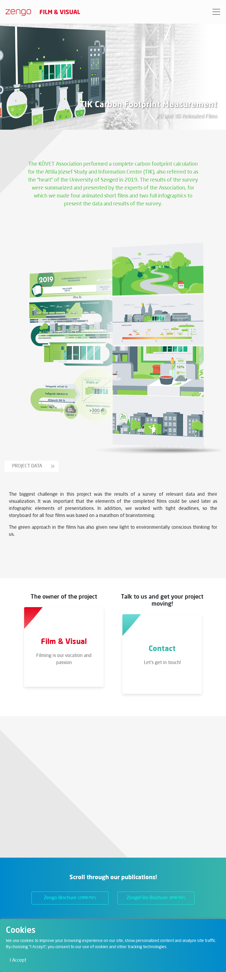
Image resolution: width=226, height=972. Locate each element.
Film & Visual (59, 12)
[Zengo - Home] (16, 12)
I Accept (18, 960)
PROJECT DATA (27, 466)
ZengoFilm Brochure (156, 898)
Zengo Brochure (70, 898)
